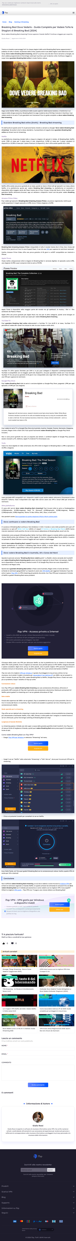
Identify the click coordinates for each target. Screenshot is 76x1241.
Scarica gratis (38, 648)
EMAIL (5, 1054)
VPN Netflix (46, 571)
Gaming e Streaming (21, 22)
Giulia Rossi (6, 38)
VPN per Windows (26, 673)
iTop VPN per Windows (16, 737)
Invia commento (38, 1085)
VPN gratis (17, 890)
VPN (47, 249)
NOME (5, 1046)
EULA (23, 1230)
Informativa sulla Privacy (9, 4)
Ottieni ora (59, 909)
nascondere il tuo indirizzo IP (43, 675)
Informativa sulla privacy (29, 1228)
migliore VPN (64, 884)
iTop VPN (5, 12)
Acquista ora (38, 653)
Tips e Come (44, 997)
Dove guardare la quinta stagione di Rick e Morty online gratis (36, 516)
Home (4, 22)
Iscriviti (50, 1170)
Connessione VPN (45, 1017)
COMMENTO (6, 1062)
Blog (10, 22)
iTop (38, 1156)
